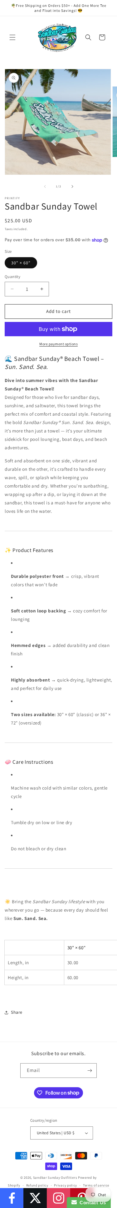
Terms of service (96, 1185)
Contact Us (91, 1202)
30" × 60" (21, 263)
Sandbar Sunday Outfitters (55, 1177)
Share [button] (16, 1012)
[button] (12, 37)
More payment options (58, 344)
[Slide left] (45, 186)
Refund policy (37, 1185)
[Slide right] (72, 186)
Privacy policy (65, 1185)
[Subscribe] (89, 1070)
